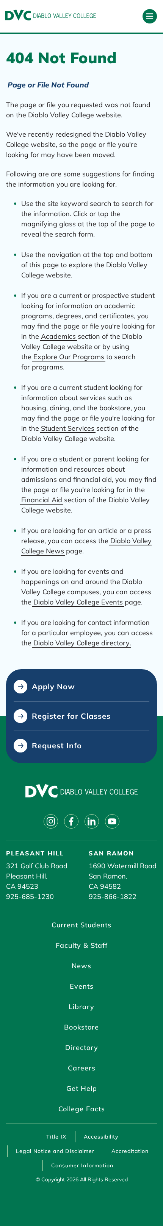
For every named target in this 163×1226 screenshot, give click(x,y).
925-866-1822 (112, 896)
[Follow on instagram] (51, 821)
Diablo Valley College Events (78, 602)
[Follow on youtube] (112, 821)
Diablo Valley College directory (81, 643)
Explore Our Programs (68, 356)
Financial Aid (41, 499)
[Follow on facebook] (71, 821)
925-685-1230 (30, 896)
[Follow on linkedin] (92, 821)
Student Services (67, 428)
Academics (58, 336)
